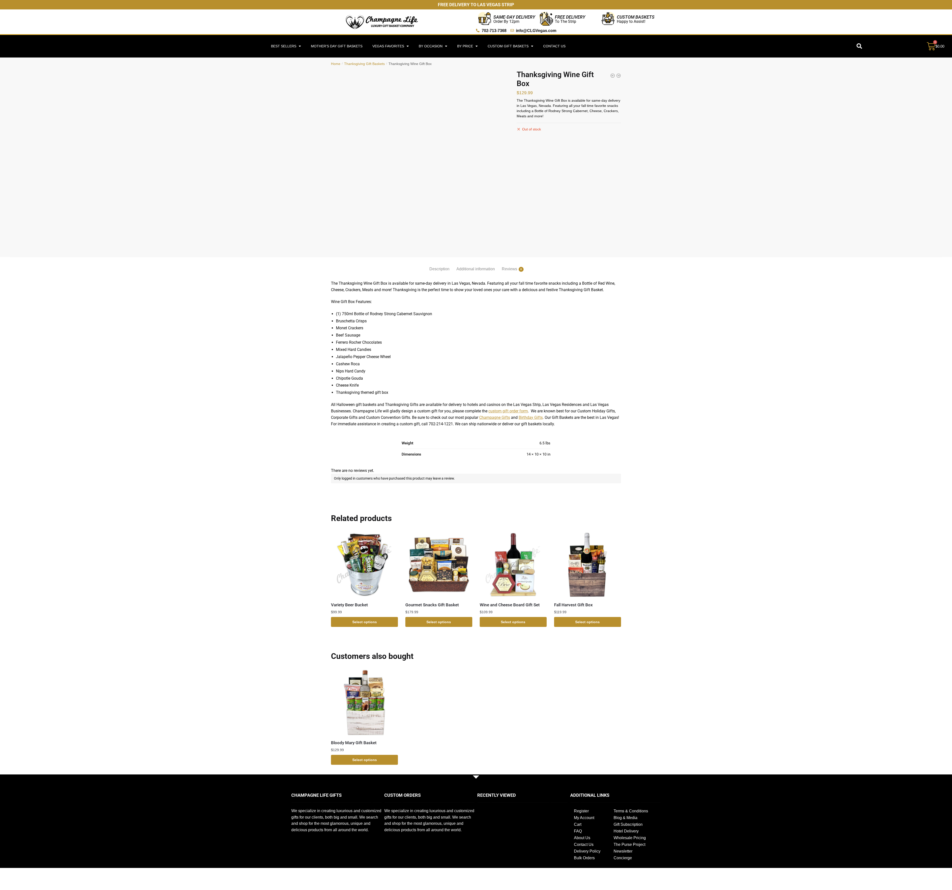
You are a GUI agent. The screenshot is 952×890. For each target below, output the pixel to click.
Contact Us (554, 46)
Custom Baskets (635, 17)
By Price (465, 46)
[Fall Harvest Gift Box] (587, 564)
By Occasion (431, 46)
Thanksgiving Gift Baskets (364, 64)
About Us (582, 838)
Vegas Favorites (388, 46)
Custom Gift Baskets (508, 46)
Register (581, 811)
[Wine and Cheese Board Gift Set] (513, 564)
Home (335, 64)
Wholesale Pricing (630, 838)
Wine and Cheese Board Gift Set (510, 604)
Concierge (623, 858)
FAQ (578, 831)
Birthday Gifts (531, 417)
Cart (577, 824)
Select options (364, 622)
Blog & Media (625, 818)
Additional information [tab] (475, 269)
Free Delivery (570, 17)
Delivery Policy (587, 851)
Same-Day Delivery (514, 17)
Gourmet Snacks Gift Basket (432, 604)
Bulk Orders (584, 858)
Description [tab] (439, 269)
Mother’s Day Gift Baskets (336, 46)
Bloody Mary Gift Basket (354, 742)
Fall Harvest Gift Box (573, 604)
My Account (584, 818)
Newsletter (623, 851)
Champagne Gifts (494, 417)
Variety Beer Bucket (349, 604)
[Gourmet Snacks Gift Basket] (438, 564)
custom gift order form (508, 411)
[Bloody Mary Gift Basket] (364, 702)
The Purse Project (629, 844)
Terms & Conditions (631, 811)
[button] (859, 46)
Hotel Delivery (626, 831)
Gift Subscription (628, 824)
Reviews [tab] (509, 269)
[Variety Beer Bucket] (364, 564)
